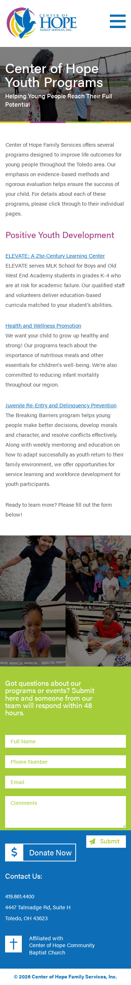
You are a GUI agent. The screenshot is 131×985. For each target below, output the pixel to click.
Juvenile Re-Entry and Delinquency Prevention (60, 405)
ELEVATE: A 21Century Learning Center (55, 255)
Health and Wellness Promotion (43, 325)
